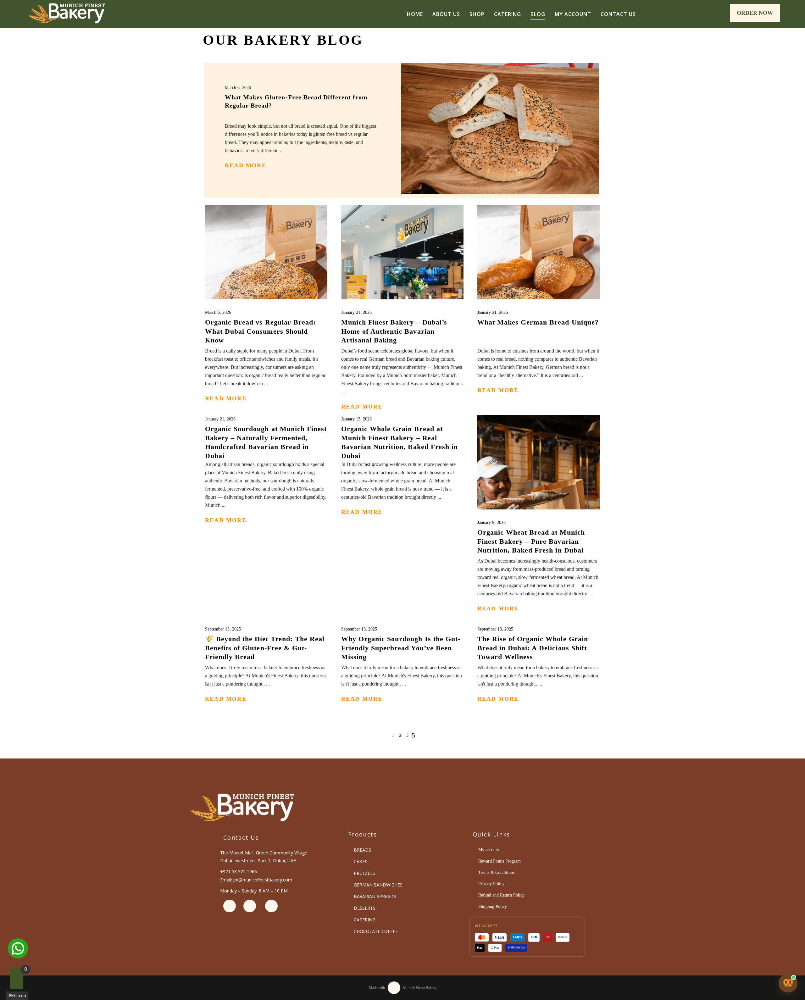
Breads (362, 850)
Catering (364, 920)
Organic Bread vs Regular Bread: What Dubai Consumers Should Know (260, 331)
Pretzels (364, 873)
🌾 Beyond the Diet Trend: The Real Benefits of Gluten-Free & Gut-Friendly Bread (265, 648)
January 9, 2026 (491, 522)
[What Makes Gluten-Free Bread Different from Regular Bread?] (499, 128)
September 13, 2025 (223, 629)
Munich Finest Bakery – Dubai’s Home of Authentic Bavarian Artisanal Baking (394, 331)
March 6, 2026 (238, 87)
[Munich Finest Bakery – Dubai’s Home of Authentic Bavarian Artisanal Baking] (402, 266)
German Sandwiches (378, 885)
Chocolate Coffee (376, 931)
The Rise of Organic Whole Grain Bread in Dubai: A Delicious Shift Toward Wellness (532, 648)
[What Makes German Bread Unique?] (538, 266)
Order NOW (755, 13)
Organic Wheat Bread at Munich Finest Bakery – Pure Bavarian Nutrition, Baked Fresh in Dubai (531, 541)
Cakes (360, 861)
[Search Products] (721, 15)
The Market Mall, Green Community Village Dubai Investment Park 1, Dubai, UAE (263, 857)
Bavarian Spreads (375, 896)
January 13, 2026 (356, 419)
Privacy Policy (491, 883)
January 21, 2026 (356, 312)
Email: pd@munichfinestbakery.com (256, 880)
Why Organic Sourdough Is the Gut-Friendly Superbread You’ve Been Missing (400, 648)
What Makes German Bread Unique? (538, 322)
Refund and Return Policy (501, 895)
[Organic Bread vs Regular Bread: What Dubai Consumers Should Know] (266, 266)
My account (488, 849)
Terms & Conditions (496, 872)
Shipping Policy (492, 906)
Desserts (364, 908)
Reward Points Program (499, 861)
